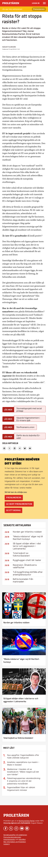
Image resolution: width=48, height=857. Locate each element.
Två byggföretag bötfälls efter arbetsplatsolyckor (28, 573)
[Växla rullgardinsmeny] (44, 3)
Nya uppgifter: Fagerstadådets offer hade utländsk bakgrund (23, 756)
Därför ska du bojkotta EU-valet (28, 436)
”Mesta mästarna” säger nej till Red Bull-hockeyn (28, 537)
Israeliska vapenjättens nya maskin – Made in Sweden (23, 763)
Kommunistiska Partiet (27, 821)
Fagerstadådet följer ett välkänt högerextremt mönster (21, 788)
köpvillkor (22, 839)
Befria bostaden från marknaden (23, 580)
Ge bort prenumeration (19, 504)
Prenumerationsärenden (12, 837)
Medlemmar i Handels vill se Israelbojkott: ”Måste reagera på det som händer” (23, 772)
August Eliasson (9, 47)
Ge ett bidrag (13, 510)
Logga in (35, 3)
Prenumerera (39, 9)
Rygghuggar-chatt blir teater (27, 560)
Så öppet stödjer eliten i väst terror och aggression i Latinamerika (27, 546)
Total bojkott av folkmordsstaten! (21, 554)
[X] (9, 448)
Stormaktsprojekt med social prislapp (29, 409)
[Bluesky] (25, 448)
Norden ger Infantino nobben (27, 532)
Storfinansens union (25, 427)
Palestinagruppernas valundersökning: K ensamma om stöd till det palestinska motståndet (24, 781)
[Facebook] (4, 448)
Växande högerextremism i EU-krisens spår (28, 419)
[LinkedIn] (15, 448)
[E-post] (30, 448)
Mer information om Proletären (14, 842)
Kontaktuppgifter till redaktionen (15, 835)
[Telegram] (20, 448)
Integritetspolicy (9, 839)
